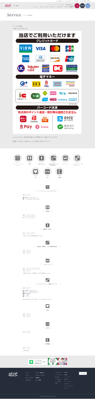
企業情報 (65, 372)
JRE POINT (76, 1)
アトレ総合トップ (60, 1)
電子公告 (65, 379)
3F (28, 215)
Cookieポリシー (67, 383)
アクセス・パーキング (52, 4)
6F (37, 268)
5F (33, 215)
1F (28, 217)
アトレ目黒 (15, 5)
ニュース (27, 372)
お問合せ (88, 1)
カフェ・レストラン (50, 7)
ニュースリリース (67, 377)
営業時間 (82, 5)
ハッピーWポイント (88, 6)
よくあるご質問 (83, 1)
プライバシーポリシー (68, 381)
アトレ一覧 (77, 6)
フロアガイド (59, 7)
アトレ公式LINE (58, 379)
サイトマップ (66, 388)
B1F (28, 233)
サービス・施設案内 (69, 7)
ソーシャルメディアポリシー (69, 385)
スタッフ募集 (60, 4)
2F (28, 195)
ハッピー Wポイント (69, 1)
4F (33, 233)
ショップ (42, 7)
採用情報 (65, 374)
